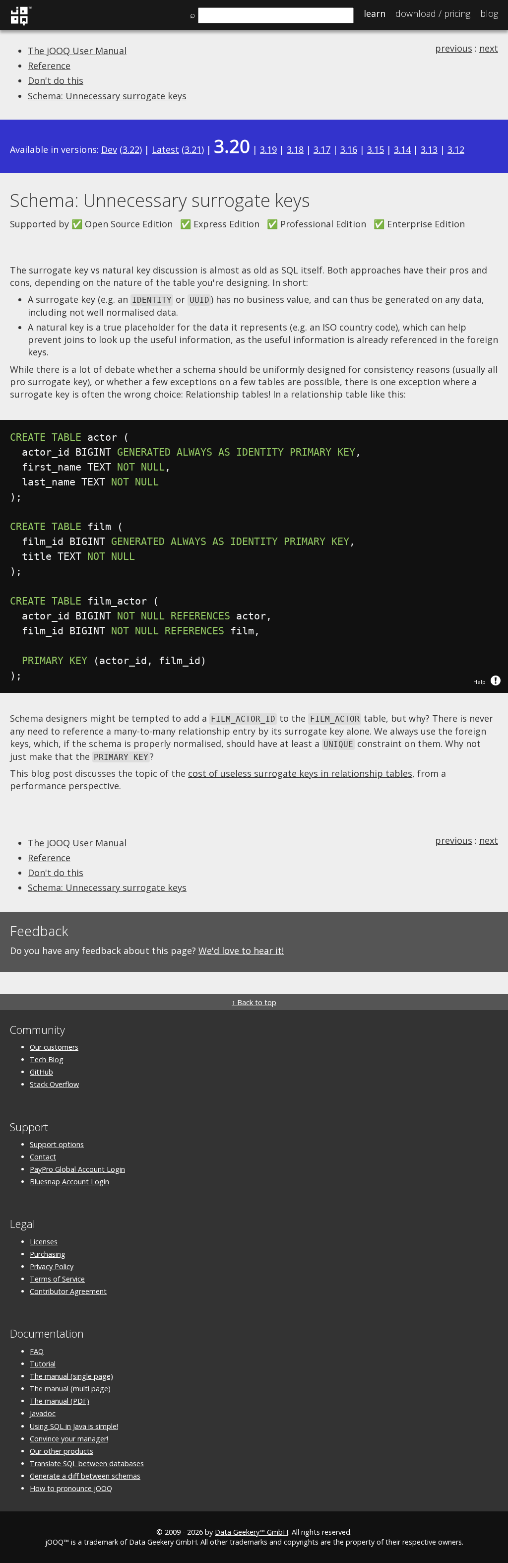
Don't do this (55, 80)
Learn (374, 13)
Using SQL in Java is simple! (74, 1426)
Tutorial (43, 1363)
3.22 (131, 149)
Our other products (61, 1451)
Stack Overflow (54, 1084)
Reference (49, 65)
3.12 (455, 149)
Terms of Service (57, 1279)
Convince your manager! (69, 1438)
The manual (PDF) (59, 1401)
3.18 (295, 149)
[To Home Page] (21, 24)
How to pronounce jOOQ (71, 1488)
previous (453, 48)
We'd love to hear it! (241, 950)
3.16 (348, 149)
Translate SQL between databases (87, 1463)
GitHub (41, 1072)
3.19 (268, 149)
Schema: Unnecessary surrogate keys (107, 96)
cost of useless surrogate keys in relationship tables (300, 773)
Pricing (432, 13)
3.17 (322, 149)
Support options (57, 1144)
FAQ (37, 1351)
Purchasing (47, 1254)
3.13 (429, 149)
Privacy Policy (51, 1266)
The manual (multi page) (70, 1388)
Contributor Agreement (68, 1291)
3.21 (193, 149)
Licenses (44, 1241)
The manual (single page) (71, 1376)
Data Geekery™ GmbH (251, 1532)
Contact (43, 1156)
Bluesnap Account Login (69, 1181)
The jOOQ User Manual (77, 51)
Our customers (54, 1047)
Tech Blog (47, 1059)
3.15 (375, 149)
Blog (489, 13)
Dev (109, 149)
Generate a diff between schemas (85, 1476)
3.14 (402, 149)
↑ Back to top (254, 1002)
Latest (165, 149)
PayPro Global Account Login (77, 1169)
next (488, 48)
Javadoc (43, 1413)
